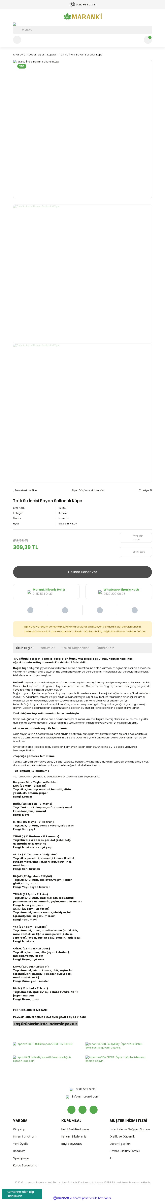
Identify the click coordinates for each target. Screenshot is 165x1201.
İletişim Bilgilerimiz (73, 1136)
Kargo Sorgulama (25, 1165)
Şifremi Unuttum (24, 1136)
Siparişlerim (21, 1158)
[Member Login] (17, 40)
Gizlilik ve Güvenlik (122, 1136)
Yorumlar (47, 648)
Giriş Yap (19, 1129)
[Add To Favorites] (25, 490)
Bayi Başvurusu (71, 1144)
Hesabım (19, 1151)
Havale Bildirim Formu (125, 1151)
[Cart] (148, 40)
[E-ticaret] (82, 1198)
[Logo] (82, 16)
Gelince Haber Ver (82, 572)
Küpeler (63, 513)
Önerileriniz (105, 648)
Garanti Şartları (120, 1144)
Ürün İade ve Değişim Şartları (130, 1129)
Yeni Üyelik (20, 1144)
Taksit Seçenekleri (76, 648)
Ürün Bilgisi (24, 648)
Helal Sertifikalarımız (75, 1129)
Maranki (63, 518)
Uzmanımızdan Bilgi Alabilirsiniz (20, 1194)
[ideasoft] (61, 1198)
